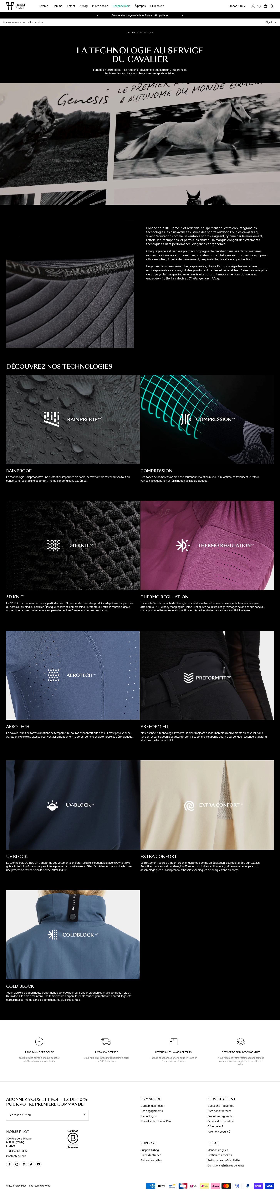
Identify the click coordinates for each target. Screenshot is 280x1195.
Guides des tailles (151, 1160)
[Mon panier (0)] (265, 6)
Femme (43, 6)
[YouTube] (38, 1164)
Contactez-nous (16, 1156)
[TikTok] (31, 1164)
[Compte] (253, 6)
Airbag (84, 6)
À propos (140, 6)
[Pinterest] (24, 1164)
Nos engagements (151, 1111)
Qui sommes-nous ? (152, 1106)
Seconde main (121, 6)
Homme (57, 6)
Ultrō (47, 1186)
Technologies (148, 1116)
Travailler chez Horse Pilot (156, 1121)
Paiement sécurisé (218, 1131)
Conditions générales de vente (225, 1165)
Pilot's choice (100, 6)
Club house (157, 6)
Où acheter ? (215, 1126)
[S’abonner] (84, 1115)
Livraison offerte (106, 1052)
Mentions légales (217, 1150)
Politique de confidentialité (223, 1160)
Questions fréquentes (220, 1106)
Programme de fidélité (39, 1052)
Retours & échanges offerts (173, 1052)
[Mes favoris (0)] (259, 6)
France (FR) (236, 6)
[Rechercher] (271, 6)
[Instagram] (16, 1164)
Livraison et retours (219, 1111)
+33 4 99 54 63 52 (17, 1151)
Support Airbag (149, 1150)
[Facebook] (9, 1164)
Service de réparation (220, 1121)
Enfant (71, 6)
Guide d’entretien (150, 1155)
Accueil (131, 32)
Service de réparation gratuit (241, 1052)
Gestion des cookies (219, 1155)
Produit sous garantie (220, 1116)
